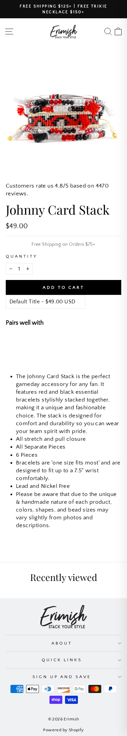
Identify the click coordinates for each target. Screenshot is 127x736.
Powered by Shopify (63, 730)
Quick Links (62, 659)
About (61, 643)
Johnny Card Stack (66, 342)
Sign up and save (62, 676)
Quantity (21, 256)
